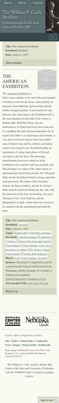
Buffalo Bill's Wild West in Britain (32, 233)
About (22, 3)
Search (8, 3)
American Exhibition (18, 93)
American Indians (28, 237)
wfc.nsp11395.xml (38, 283)
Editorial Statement (15, 279)
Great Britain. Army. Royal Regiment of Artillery (29, 247)
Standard (23, 224)
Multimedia (44, 345)
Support (38, 3)
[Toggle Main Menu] (52, 37)
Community (41, 341)
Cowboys (11, 241)
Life (7, 341)
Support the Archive (31, 335)
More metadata (13, 62)
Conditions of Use (36, 279)
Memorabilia (29, 345)
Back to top (12, 291)
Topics (14, 341)
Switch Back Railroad (35, 254)
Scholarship (26, 341)
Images (16, 345)
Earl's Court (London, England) (31, 258)
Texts (8, 345)
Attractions (46, 237)
